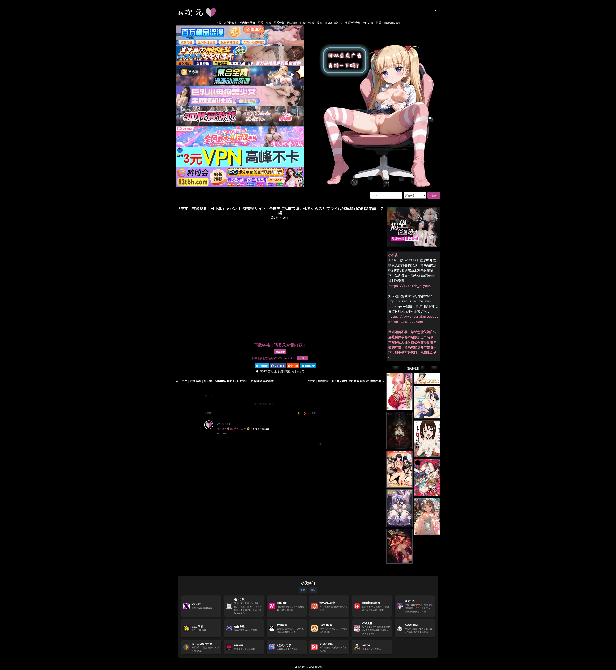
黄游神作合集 (352, 22)
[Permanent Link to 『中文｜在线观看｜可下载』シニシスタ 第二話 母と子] (400, 430)
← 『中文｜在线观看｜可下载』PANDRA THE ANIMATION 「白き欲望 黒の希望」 (226, 381)
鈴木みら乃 (298, 371)
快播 (378, 22)
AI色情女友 (230, 22)
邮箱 (303, 590)
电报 (313, 590)
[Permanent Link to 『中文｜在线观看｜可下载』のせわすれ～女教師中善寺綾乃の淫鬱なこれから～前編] (400, 391)
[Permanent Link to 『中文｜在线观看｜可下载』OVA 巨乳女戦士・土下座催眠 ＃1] (400, 546)
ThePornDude (392, 22)
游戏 (268, 22)
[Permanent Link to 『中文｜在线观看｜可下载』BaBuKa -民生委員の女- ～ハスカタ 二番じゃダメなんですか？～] (427, 378)
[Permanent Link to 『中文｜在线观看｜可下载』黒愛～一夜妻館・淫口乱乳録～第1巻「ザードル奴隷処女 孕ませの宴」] (427, 477)
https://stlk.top (261, 428)
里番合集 (279, 22)
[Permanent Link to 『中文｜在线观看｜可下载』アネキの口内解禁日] (427, 439)
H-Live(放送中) (333, 22)
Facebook (279, 366)
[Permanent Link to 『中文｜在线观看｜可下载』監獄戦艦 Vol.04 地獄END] (400, 508)
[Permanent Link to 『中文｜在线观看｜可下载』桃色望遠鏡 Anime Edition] (427, 516)
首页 (218, 22)
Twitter (263, 366)
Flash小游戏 (307, 22)
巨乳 (270, 371)
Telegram (310, 366)
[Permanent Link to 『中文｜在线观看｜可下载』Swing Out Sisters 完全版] (427, 402)
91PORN (368, 22)
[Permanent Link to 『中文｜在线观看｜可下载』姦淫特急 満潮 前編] (400, 469)
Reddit (294, 366)
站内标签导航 (247, 22)
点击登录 (280, 351)
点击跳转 (302, 358)
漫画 (319, 22)
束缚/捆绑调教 (282, 371)
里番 (260, 22)
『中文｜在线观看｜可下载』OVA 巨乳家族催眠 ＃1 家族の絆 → (346, 381)
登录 (209, 395)
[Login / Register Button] (436, 10)
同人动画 (292, 22)
